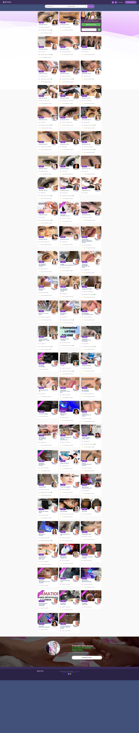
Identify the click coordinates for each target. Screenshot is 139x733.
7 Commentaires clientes (89, 103)
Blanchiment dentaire (42, 289)
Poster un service (130, 2)
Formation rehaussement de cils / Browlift (44, 581)
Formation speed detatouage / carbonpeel (43, 604)
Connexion (121, 2)
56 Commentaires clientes (89, 297)
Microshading (63, 511)
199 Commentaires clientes (89, 220)
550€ (63, 336)
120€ (84, 236)
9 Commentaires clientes (45, 57)
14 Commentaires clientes (67, 563)
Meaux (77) (85, 171)
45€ (41, 166)
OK (99, 29)
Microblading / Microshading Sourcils (42, 265)
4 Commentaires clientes (67, 30)
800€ (41, 363)
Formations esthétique (63, 604)
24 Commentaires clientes (46, 295)
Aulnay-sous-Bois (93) (45, 27)
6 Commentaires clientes (89, 272)
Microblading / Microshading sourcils (87, 314)
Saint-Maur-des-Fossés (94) (68, 514)
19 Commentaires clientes (45, 81)
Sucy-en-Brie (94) (65, 560)
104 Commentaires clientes (46, 32)
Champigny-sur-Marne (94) (67, 100)
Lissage (62, 365)
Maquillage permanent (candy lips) (65, 391)
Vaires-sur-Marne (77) (44, 100)
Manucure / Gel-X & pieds (43, 314)
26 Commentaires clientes (46, 127)
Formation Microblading (42, 366)
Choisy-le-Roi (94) (44, 171)
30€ (41, 387)
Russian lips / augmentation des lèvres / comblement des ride (87, 241)
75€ (41, 531)
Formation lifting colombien (64, 339)
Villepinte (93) (86, 269)
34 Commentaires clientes (67, 149)
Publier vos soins (87, 657)
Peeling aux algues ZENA (43, 512)
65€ (41, 141)
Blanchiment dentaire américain (86, 487)
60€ (63, 71)
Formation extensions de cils (64, 215)
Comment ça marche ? (87, 661)
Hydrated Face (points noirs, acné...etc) (42, 558)
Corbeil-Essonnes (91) (44, 241)
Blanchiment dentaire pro (63, 557)
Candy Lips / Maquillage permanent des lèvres (86, 265)
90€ (84, 435)
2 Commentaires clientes (67, 492)
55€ (41, 22)
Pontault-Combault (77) (67, 122)
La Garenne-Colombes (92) (46, 146)
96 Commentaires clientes (89, 54)
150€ (41, 261)
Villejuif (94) (64, 146)
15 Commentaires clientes (45, 244)
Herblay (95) (43, 192)
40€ (41, 212)
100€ (63, 261)
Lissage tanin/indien (87, 289)
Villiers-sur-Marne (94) (88, 291)
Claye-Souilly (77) (87, 76)
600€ (63, 212)
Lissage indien (42, 487)
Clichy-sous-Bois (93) (66, 27)
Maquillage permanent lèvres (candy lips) (86, 340)
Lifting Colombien (86, 365)
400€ (41, 578)
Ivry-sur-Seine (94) (87, 100)
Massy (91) (42, 217)
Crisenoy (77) (64, 241)
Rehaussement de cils (43, 390)
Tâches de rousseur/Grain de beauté (86, 415)
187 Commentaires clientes (89, 127)
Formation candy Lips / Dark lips (87, 557)
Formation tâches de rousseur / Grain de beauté (65, 627)
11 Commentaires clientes (45, 174)
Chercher (91, 6)
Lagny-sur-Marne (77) (66, 368)
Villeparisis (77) (86, 441)
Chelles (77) (85, 51)
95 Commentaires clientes (46, 271)
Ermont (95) (42, 122)
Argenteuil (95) (86, 122)
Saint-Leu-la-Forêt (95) (88, 146)
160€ (63, 286)
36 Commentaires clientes (46, 103)
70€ (63, 22)
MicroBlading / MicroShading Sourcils (64, 290)
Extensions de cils (86, 73)
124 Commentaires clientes (89, 247)
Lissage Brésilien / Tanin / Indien (86, 438)
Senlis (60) (85, 192)
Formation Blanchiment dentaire (42, 464)
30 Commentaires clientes (46, 198)
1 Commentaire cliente (67, 221)
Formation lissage (43, 413)
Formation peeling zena (65, 581)
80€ (41, 286)
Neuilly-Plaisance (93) (66, 51)
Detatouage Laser (86, 534)
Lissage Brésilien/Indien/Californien (67, 264)
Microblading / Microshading (85, 390)
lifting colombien (64, 463)
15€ (84, 411)
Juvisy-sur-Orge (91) (66, 218)
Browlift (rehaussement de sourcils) (86, 464)
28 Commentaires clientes (89, 421)
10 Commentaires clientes (45, 149)
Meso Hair (84, 511)
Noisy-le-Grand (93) (66, 76)
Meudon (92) (64, 192)
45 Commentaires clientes (67, 174)
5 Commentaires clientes (67, 270)
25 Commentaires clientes (67, 81)
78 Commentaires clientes (67, 125)
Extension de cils (43, 24)
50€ (41, 46)
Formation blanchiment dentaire (44, 626)
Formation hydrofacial (84, 604)
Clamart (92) (64, 171)
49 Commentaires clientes (89, 174)
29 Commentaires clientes (89, 79)
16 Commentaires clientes (89, 152)
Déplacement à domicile (45, 30)
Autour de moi (91, 24)
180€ (84, 336)
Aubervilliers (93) (44, 76)
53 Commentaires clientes (46, 445)
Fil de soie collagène (65, 487)
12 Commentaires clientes (67, 54)
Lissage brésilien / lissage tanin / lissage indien (44, 340)
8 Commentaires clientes (67, 103)
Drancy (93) (42, 51)
